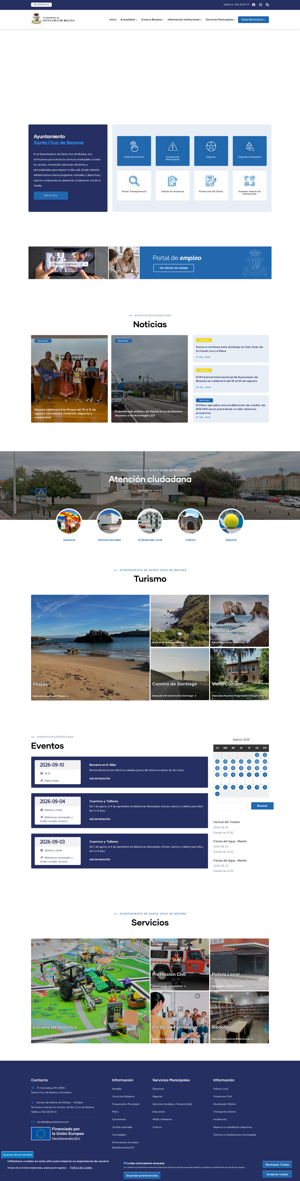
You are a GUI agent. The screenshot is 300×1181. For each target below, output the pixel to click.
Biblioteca (223, 1026)
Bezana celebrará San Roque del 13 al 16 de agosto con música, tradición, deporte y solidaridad (65, 413)
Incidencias (220, 1119)
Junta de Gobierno (123, 1096)
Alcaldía (117, 1089)
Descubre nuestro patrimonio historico (236, 695)
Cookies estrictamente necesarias (145, 1163)
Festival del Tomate (226, 822)
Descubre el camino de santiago (172, 695)
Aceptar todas (277, 1174)
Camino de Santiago (174, 683)
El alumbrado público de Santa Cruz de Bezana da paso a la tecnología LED (148, 413)
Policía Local (220, 1089)
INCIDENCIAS (41, 4)
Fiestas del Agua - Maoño (230, 841)
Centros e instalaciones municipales (234, 1135)
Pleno (115, 1112)
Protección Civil (169, 974)
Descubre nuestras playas (49, 695)
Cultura (204, 340)
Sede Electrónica (252, 19)
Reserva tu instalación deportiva (232, 1127)
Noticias (43, 341)
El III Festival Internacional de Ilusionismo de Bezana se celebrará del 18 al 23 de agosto (227, 378)
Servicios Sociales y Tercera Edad (172, 1104)
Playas (40, 684)
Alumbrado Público (224, 1104)
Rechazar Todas (277, 1164)
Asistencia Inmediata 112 (227, 985)
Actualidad (127, 19)
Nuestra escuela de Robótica (51, 1038)
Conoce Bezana (151, 19)
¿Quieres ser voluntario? (167, 985)
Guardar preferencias (142, 1175)
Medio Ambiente (162, 1119)
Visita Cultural (227, 683)
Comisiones (119, 1119)
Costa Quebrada (230, 630)
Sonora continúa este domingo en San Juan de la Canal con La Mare (229, 348)
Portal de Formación (174, 1026)
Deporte (157, 1096)
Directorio (158, 1089)
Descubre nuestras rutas (168, 642)
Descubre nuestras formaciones (172, 1038)
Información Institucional (183, 19)
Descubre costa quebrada (228, 642)
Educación (159, 1112)
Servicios (50, 195)
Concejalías (119, 1135)
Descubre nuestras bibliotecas (231, 1038)
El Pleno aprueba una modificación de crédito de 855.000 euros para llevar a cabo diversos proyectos (230, 408)
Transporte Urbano (224, 1112)
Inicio (113, 19)
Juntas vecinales (122, 1127)
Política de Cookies (81, 1168)
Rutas (158, 630)
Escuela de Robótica (55, 1026)
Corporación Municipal (125, 1104)
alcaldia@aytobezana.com (52, 1122)
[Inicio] (52, 18)
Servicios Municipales (220, 19)
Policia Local (226, 974)
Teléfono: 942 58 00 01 (236, 4)
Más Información (99, 779)
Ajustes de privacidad (17, 1154)
